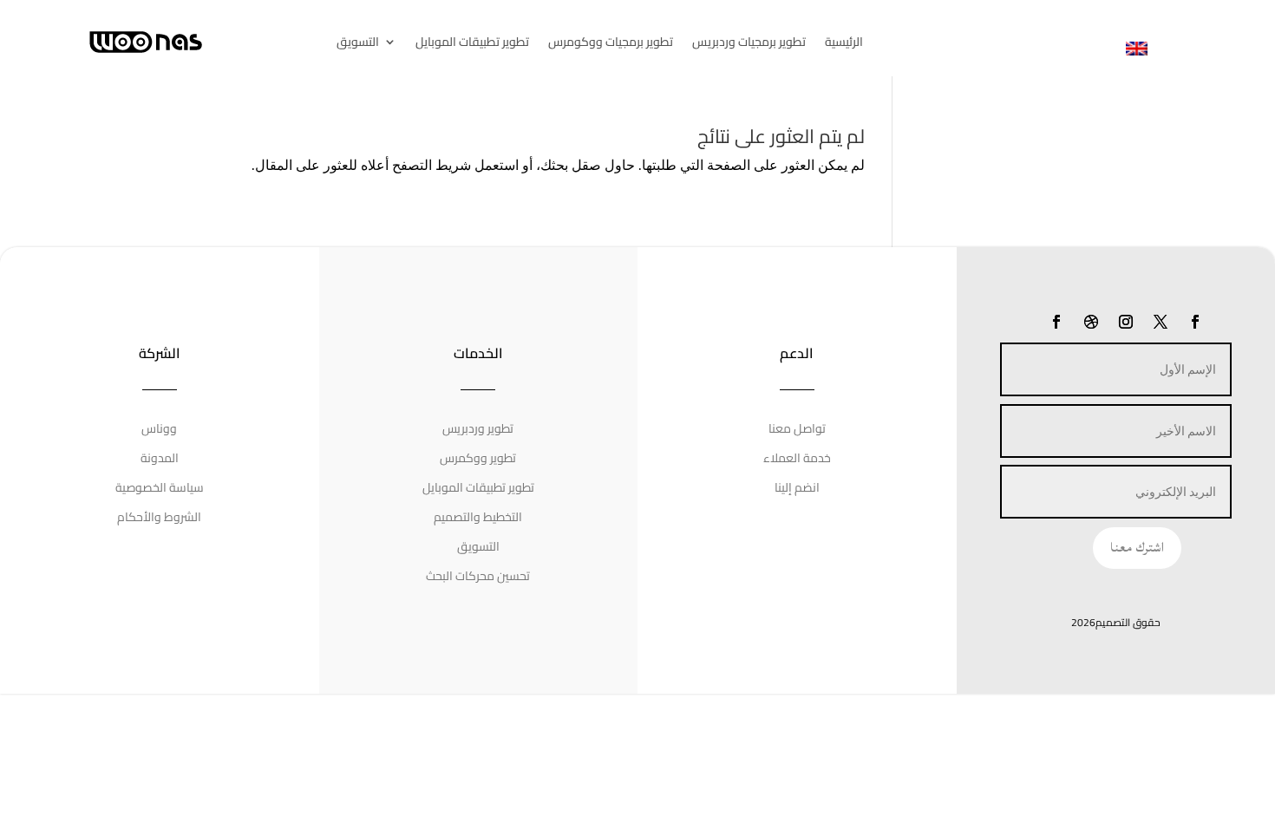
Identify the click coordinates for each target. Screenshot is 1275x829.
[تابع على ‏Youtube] (1056, 322)
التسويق (358, 44)
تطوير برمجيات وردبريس (749, 44)
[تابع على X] (1160, 322)
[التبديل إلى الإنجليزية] (1136, 48)
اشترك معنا (1137, 547)
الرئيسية (844, 44)
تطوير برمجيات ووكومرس (610, 44)
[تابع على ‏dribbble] (1091, 322)
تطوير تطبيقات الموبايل (472, 44)
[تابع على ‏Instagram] (1126, 322)
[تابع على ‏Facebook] (1195, 322)
